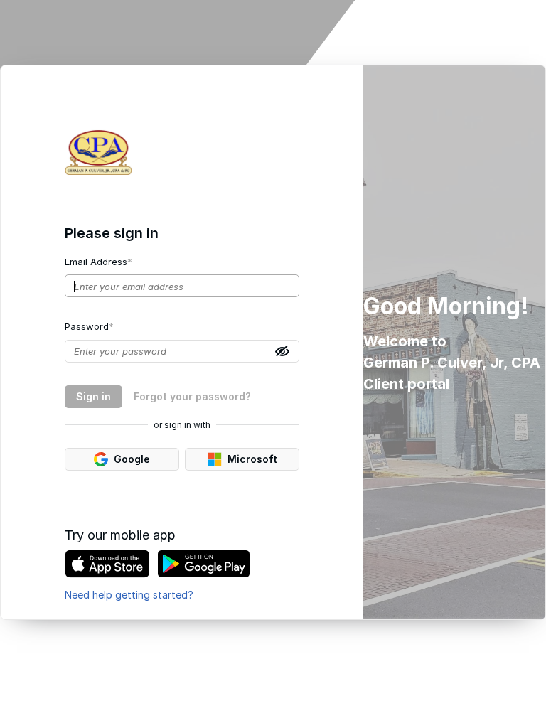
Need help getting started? (129, 595)
